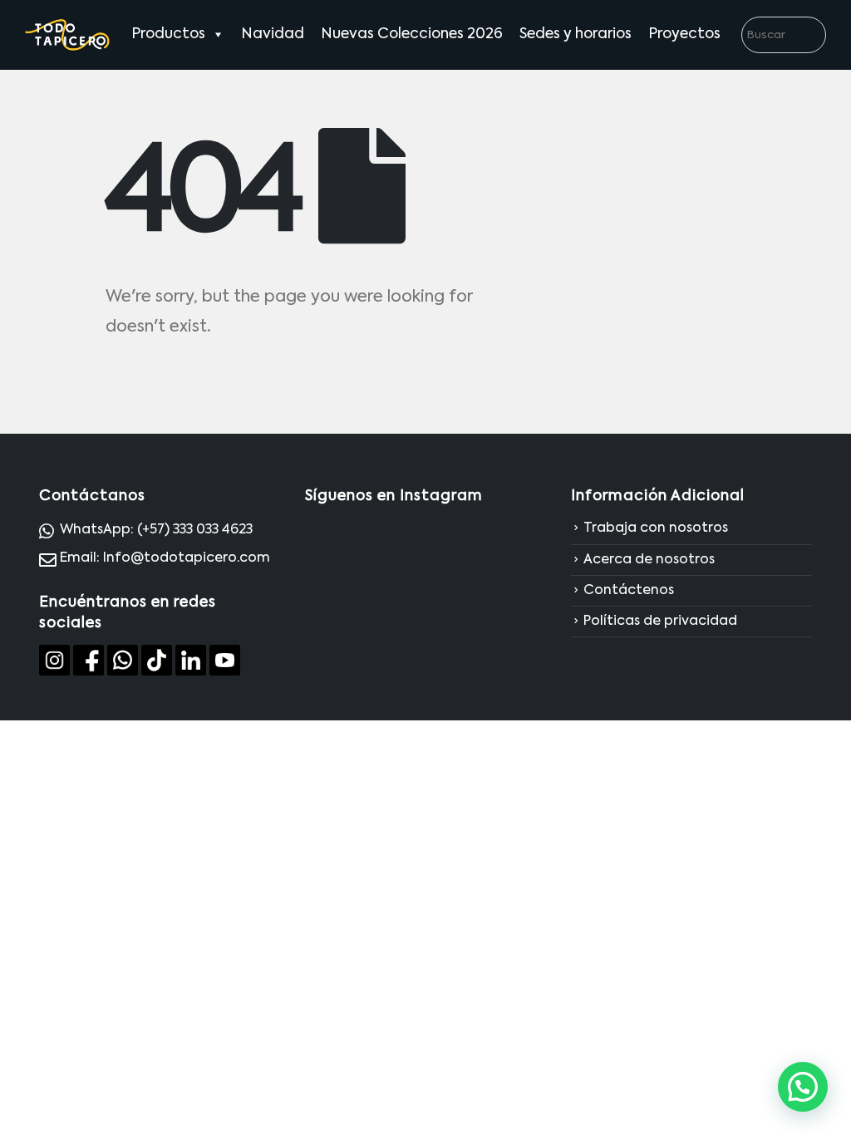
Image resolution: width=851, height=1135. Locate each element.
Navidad (272, 34)
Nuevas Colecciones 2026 (412, 34)
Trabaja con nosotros (655, 529)
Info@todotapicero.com (186, 558)
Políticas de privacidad (660, 621)
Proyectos (684, 34)
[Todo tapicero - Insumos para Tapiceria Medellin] (68, 34)
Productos (168, 34)
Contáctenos (628, 590)
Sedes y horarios (575, 34)
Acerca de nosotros (649, 560)
